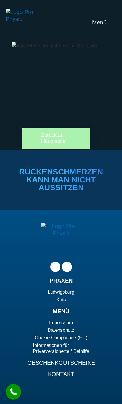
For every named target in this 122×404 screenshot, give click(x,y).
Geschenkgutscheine (61, 363)
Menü (100, 22)
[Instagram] (67, 267)
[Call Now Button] (13, 392)
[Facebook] (55, 267)
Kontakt (61, 374)
